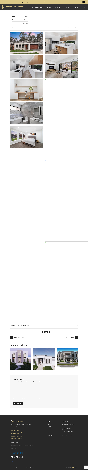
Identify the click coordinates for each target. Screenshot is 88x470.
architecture (13, 325)
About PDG (50, 431)
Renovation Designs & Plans (16, 436)
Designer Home (26, 325)
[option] (20, 360)
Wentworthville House (43, 351)
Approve (49, 426)
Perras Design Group (22, 467)
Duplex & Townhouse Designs (17, 432)
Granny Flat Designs (15, 430)
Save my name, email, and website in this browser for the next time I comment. (30, 398)
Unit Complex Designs (15, 433)
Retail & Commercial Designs (16, 438)
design (19, 325)
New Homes (14, 352)
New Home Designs (15, 428)
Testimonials (50, 435)
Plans (49, 424)
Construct (49, 428)
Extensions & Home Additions (16, 435)
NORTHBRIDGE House (19, 351)
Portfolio (49, 433)
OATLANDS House (65, 351)
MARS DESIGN (74, 467)
